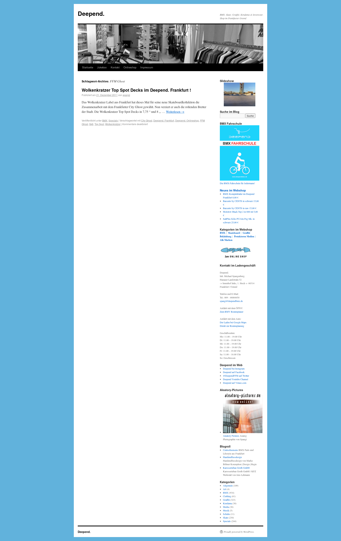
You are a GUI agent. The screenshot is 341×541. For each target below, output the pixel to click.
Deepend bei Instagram (234, 368)
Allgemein (228, 485)
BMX (104, 120)
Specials (113, 120)
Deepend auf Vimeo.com (234, 382)
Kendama (227, 503)
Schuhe (226, 514)
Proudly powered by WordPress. (239, 531)
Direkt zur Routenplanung (232, 325)
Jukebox (102, 67)
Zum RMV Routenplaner (231, 311)
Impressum (146, 67)
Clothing (227, 496)
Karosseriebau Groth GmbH (236, 467)
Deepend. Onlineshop (187, 120)
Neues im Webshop (233, 190)
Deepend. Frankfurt (163, 120)
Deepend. (91, 13)
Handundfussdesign (232, 457)
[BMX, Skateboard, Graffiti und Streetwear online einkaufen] (235, 258)
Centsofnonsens (230, 449)
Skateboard (234, 233)
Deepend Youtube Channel (235, 379)
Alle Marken (226, 240)
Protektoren (240, 236)
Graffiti (246, 233)
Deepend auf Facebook (234, 372)
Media (226, 506)
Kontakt (115, 67)
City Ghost (146, 120)
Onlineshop (130, 67)
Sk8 (91, 124)
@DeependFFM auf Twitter (236, 375)
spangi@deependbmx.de (231, 301)
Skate (225, 517)
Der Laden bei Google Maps (233, 322)
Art (224, 489)
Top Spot (99, 124)
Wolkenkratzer (113, 124)
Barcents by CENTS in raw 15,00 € (239, 208)
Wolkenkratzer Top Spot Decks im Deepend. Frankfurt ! (136, 90)
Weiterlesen (175, 111)
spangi (126, 95)
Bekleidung (225, 236)
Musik (226, 510)
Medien (250, 236)
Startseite (87, 67)
